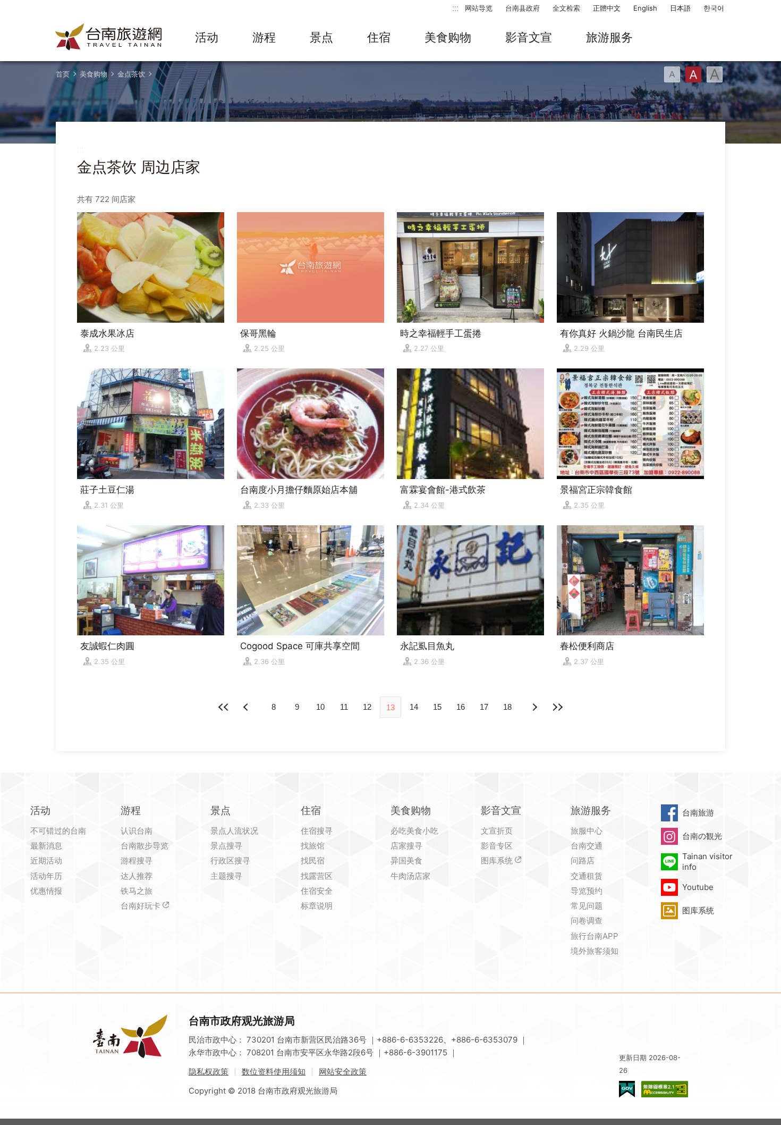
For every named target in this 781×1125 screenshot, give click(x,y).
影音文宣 (528, 37)
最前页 (223, 707)
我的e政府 (627, 1089)
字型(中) (693, 74)
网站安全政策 (343, 1072)
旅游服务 (609, 37)
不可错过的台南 (58, 831)
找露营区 (317, 876)
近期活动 (46, 860)
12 (367, 706)
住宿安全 (317, 891)
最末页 (557, 707)
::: (455, 8)
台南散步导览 (144, 846)
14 (414, 706)
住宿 (378, 37)
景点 (321, 37)
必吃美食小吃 (414, 831)
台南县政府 (522, 8)
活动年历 (46, 876)
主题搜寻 (226, 876)
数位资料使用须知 (273, 1072)
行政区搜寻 (230, 860)
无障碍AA (664, 1089)
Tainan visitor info (707, 861)
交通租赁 (586, 876)
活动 (206, 37)
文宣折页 (497, 831)
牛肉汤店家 (410, 876)
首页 (63, 74)
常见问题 (586, 906)
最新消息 (46, 846)
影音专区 (497, 846)
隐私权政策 (208, 1072)
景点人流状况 (234, 831)
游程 (264, 37)
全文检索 (566, 8)
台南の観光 (702, 836)
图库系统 (497, 860)
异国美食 (406, 860)
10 (320, 706)
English (645, 8)
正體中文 (607, 8)
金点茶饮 (131, 74)
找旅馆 (313, 846)
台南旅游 (698, 813)
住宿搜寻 (317, 831)
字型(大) (715, 74)
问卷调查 (586, 921)
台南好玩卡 (140, 906)
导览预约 (586, 891)
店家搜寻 (406, 846)
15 (437, 706)
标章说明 (317, 906)
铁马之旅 (136, 891)
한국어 (713, 8)
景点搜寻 (226, 846)
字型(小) (672, 74)
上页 (534, 707)
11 (344, 706)
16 (460, 706)
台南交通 (586, 846)
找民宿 (313, 860)
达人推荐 (136, 876)
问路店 (583, 860)
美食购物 (448, 37)
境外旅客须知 (594, 951)
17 (484, 706)
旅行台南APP (594, 936)
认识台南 (136, 831)
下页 (247, 707)
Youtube (698, 887)
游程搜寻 (136, 860)
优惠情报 (46, 891)
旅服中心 (586, 831)
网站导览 (479, 8)
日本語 (680, 8)
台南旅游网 (108, 37)
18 (507, 706)
